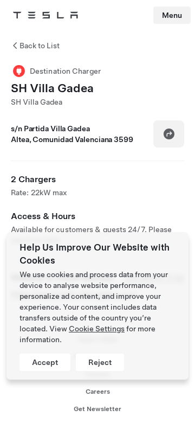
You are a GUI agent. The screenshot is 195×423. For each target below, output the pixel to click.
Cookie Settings (97, 328)
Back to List (40, 45)
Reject (100, 362)
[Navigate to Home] (45, 15)
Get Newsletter (97, 409)
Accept (45, 362)
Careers (98, 391)
